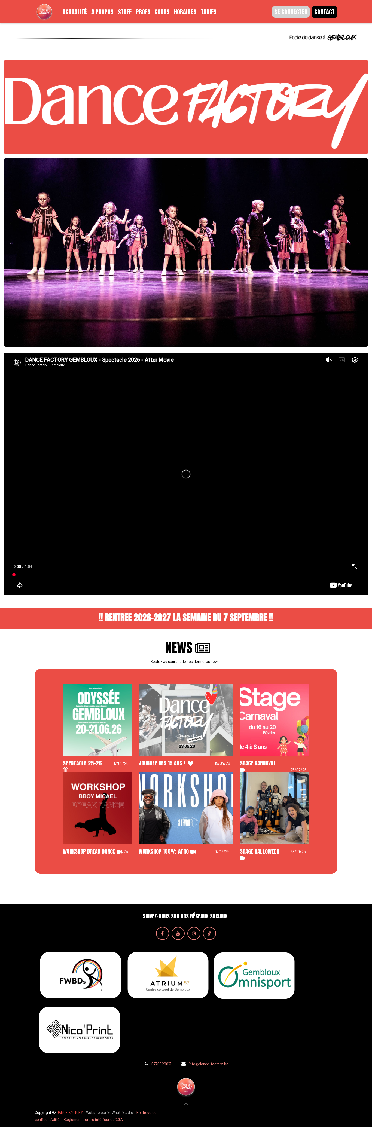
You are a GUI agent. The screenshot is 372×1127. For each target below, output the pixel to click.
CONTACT (324, 11)
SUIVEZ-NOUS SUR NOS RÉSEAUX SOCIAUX (185, 916)
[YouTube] (178, 933)
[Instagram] (193, 933)
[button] (186, 1104)
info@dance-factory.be (208, 1063)
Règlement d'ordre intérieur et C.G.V (93, 1119)
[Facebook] (162, 933)
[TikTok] (209, 933)
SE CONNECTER (290, 11)
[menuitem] (74, 12)
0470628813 (161, 1063)
